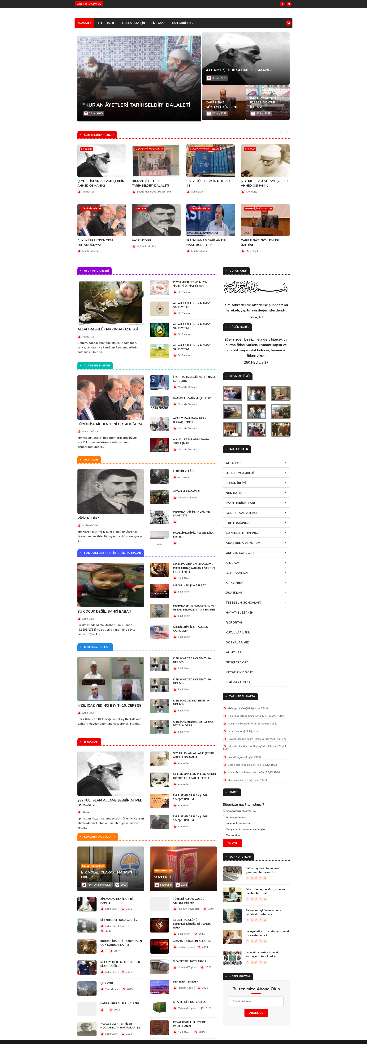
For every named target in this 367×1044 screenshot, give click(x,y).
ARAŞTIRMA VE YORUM (243, 543)
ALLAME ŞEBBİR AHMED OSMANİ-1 (239, 70)
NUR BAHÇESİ (236, 493)
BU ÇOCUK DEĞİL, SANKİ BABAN (104, 611)
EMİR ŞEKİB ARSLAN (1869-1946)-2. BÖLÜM (190, 797)
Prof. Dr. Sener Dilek (99, 885)
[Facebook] (282, 4)
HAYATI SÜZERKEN (239, 613)
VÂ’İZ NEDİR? (141, 240)
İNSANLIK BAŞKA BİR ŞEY (189, 585)
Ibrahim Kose (185, 947)
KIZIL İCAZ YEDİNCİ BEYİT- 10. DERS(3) (109, 705)
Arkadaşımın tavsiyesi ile (240, 811)
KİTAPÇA (232, 563)
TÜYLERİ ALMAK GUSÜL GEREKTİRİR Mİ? (188, 901)
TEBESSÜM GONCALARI (243, 603)
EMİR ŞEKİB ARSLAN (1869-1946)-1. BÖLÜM (190, 818)
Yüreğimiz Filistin (91, 208)
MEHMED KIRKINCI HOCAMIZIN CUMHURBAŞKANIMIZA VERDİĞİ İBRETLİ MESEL (194, 568)
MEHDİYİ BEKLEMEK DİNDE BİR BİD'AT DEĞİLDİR (120, 964)
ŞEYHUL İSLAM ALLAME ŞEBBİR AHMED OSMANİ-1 (193, 755)
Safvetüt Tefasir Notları (204, 149)
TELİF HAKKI (106, 23)
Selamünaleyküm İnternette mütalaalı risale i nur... (263, 912)
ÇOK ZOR (106, 983)
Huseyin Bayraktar (188, 909)
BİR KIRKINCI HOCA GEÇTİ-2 (118, 920)
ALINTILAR (234, 652)
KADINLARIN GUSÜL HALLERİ (119, 1003)
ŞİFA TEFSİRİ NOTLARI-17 (189, 961)
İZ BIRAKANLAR (237, 573)
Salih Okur (197, 191)
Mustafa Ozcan (90, 251)
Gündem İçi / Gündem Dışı (258, 208)
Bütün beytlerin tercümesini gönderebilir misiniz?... (263, 870)
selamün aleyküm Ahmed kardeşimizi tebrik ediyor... (262, 954)
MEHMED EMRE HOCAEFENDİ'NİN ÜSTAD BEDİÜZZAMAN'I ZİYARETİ (194, 607)
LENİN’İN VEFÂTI (183, 471)
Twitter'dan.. (233, 835)
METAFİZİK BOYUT (239, 672)
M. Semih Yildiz (145, 246)
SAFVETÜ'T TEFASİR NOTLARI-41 (123, 105)
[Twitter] (289, 4)
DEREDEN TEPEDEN (185, 981)
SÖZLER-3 (162, 877)
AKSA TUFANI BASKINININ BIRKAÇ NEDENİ (189, 420)
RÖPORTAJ (234, 622)
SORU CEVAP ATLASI (241, 513)
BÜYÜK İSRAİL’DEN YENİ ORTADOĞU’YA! (110, 424)
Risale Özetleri (163, 870)
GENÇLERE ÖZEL (238, 662)
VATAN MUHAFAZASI (186, 491)
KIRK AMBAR (235, 583)
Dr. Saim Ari (185, 292)
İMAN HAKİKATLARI (240, 503)
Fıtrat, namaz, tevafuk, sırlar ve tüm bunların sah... (265, 891)
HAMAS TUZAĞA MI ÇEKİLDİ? (192, 398)
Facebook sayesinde (238, 823)
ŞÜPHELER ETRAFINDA (243, 533)
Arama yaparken (235, 817)
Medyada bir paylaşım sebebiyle (245, 829)
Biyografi (86, 149)
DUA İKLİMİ (234, 593)
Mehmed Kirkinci (187, 497)
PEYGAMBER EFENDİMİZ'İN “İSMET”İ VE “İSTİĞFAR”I (190, 284)
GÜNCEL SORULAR (240, 553)
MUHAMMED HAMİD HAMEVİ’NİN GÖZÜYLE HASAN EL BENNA (194, 776)
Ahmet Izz (88, 191)
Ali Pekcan (184, 477)
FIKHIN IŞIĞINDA (238, 523)
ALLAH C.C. (234, 463)
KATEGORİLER (182, 23)
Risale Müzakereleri (93, 866)
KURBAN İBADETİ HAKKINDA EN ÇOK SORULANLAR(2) (121, 943)
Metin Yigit (252, 251)
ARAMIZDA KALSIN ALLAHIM (192, 941)
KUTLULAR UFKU (238, 632)
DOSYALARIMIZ (237, 642)
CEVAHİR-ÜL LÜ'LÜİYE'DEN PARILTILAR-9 (190, 1024)
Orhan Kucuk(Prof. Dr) (117, 926)
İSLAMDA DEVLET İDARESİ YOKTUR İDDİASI (263, 102)
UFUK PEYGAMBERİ (240, 473)
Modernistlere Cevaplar (149, 149)
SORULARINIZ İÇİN (132, 23)
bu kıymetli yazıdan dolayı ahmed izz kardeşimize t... (267, 933)
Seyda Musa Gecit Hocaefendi (154, 191)
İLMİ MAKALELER (238, 682)
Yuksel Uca (111, 989)
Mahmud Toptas (187, 967)
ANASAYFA (84, 23)
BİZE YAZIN (158, 23)
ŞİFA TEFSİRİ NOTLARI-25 (189, 1002)
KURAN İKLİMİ (236, 483)
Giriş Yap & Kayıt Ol (89, 4)
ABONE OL (256, 1013)
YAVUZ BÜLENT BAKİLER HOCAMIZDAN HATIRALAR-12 (120, 1025)
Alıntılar (141, 208)
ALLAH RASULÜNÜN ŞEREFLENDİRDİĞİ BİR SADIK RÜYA (192, 923)
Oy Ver (232, 843)
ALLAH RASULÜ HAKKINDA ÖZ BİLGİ (107, 329)
